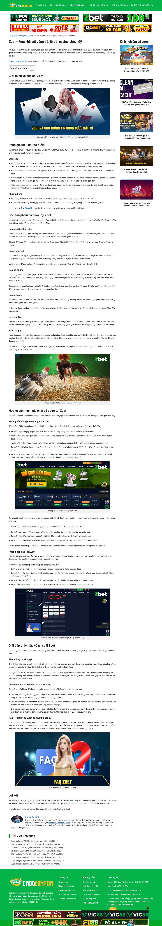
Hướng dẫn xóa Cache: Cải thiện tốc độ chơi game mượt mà (136, 103)
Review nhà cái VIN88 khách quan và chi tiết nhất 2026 (33, 841)
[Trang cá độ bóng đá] (21, 5)
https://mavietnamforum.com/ (127, 894)
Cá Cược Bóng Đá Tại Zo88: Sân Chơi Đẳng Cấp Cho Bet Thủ (35, 844)
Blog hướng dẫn (89, 899)
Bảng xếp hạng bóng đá (142, 5)
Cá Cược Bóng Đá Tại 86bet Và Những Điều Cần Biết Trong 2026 (37, 854)
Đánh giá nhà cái (77, 5)
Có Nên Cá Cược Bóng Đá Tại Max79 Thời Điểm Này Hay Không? (37, 847)
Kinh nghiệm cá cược (91, 890)
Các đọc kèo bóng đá (91, 894)
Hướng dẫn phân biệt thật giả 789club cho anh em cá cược (137, 204)
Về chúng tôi (63, 882)
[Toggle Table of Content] (30, 69)
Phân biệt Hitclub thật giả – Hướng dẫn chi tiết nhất (136, 170)
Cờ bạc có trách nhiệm (67, 894)
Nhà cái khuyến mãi (90, 903)
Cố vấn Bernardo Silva (67, 899)
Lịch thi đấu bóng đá (98, 5)
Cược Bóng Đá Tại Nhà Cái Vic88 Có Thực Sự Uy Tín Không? (35, 864)
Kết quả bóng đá (120, 5)
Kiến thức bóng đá (90, 886)
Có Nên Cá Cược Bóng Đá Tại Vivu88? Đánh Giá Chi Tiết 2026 (36, 851)
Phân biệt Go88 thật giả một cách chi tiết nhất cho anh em (136, 137)
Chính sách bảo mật (66, 886)
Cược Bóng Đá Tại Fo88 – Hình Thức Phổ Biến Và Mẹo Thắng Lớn (38, 861)
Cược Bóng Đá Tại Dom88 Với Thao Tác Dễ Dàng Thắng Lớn (35, 857)
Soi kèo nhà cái (89, 882)
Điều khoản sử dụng (66, 890)
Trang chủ (41, 5)
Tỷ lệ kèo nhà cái (58, 5)
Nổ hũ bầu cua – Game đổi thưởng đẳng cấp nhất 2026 (136, 70)
